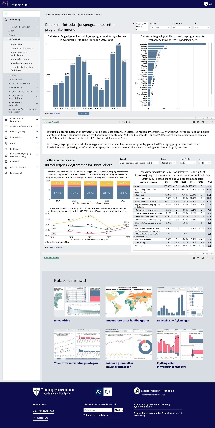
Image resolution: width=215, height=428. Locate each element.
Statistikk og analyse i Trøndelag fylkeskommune (152, 405)
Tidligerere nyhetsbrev (95, 415)
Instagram (42, 417)
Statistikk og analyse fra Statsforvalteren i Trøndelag (158, 414)
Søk (211, 4)
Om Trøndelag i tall (43, 411)
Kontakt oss (39, 404)
